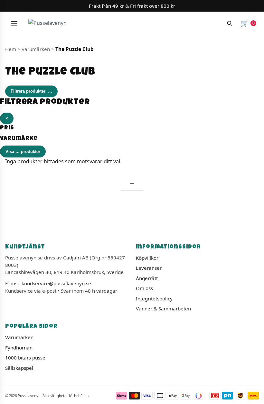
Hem (10, 49)
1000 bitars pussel (26, 357)
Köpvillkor (147, 258)
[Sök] (229, 23)
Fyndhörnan (19, 347)
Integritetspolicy (154, 298)
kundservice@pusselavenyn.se (56, 283)
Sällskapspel (19, 368)
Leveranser (149, 268)
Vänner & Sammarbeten (163, 308)
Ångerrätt (147, 278)
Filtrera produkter (31, 91)
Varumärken (19, 337)
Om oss (144, 288)
